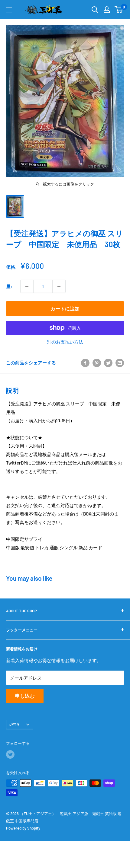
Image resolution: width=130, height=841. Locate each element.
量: (9, 286)
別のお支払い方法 (65, 341)
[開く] (95, 9)
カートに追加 (65, 308)
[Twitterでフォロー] (10, 754)
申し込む (24, 696)
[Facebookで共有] (85, 362)
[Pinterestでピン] (97, 362)
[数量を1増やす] (59, 286)
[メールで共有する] (119, 362)
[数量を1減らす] (27, 286)
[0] (119, 9)
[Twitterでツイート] (108, 362)
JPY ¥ (14, 724)
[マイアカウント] (107, 9)
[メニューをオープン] (9, 10)
